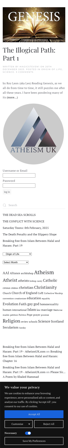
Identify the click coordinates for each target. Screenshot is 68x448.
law (38, 310)
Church (7, 293)
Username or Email (15, 171)
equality (46, 298)
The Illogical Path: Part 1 (29, 53)
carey (39, 280)
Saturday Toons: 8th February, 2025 (26, 228)
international (19, 310)
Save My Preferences (34, 441)
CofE (40, 293)
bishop (33, 280)
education (34, 298)
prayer (36, 314)
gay (30, 304)
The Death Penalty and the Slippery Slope (30, 234)
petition (14, 314)
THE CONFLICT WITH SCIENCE (23, 221)
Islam (31, 309)
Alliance (15, 273)
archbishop (27, 273)
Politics (22, 314)
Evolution (10, 303)
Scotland (57, 321)
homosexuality (49, 304)
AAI (6, 272)
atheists (23, 281)
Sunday (22, 328)
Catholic (50, 280)
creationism (20, 298)
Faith (23, 304)
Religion (11, 320)
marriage (47, 310)
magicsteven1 (30, 66)
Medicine (57, 310)
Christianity (45, 287)
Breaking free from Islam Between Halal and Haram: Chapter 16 (32, 356)
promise (45, 314)
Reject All (48, 424)
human (7, 310)
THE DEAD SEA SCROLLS (19, 215)
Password (9, 181)
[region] (34, 415)
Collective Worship (53, 293)
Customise (17, 424)
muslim (6, 315)
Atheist (10, 280)
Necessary (11, 433)
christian (26, 287)
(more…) (12, 97)
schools (33, 321)
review (24, 321)
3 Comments (25, 72)
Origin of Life (51, 69)
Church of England (24, 293)
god (36, 304)
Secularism (10, 327)
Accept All (34, 414)
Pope (29, 314)
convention (8, 298)
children (14, 288)
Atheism (44, 272)
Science (8, 72)
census (6, 288)
